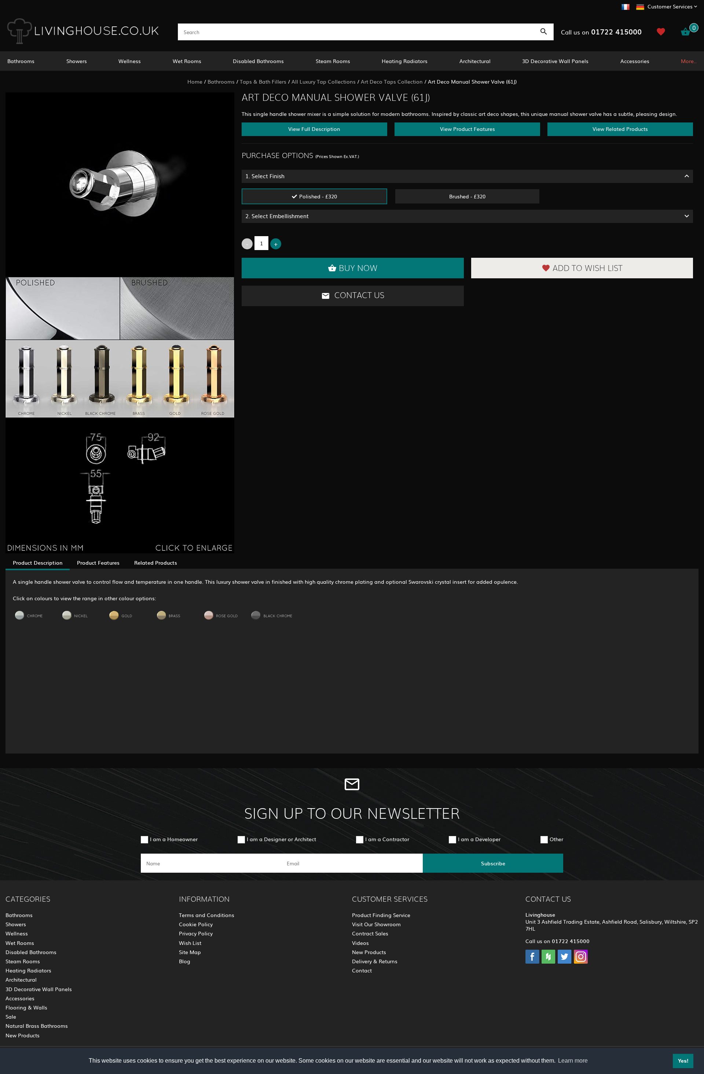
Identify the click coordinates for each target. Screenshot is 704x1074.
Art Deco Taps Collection (392, 81)
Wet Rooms (187, 61)
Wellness (129, 61)
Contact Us (358, 296)
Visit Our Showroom (376, 924)
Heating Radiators (405, 61)
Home (194, 81)
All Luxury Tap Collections (324, 81)
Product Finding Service (381, 915)
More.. (689, 61)
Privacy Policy (196, 933)
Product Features (98, 562)
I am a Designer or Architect (281, 839)
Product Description (37, 562)
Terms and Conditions (206, 915)
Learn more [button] (573, 1060)
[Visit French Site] (625, 6)
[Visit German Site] (640, 6)
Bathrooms (20, 61)
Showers (76, 61)
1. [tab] (265, 176)
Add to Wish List (588, 268)
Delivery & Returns (374, 961)
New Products (23, 1035)
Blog (184, 961)
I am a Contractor (387, 839)
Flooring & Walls (26, 1007)
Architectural (475, 61)
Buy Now (358, 268)
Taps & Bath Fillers (263, 81)
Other (556, 839)
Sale (11, 1016)
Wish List (190, 942)
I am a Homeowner (174, 839)
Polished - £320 (318, 196)
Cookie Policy (196, 924)
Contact (362, 970)
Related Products (155, 562)
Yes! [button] (683, 1061)
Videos (360, 942)
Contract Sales (370, 933)
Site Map (190, 952)
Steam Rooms (333, 61)
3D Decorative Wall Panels (555, 61)
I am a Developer (479, 839)
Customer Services (670, 6)
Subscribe (493, 863)
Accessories (634, 61)
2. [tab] (277, 216)
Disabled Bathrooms (258, 61)
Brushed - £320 (467, 196)
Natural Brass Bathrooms (37, 1025)
